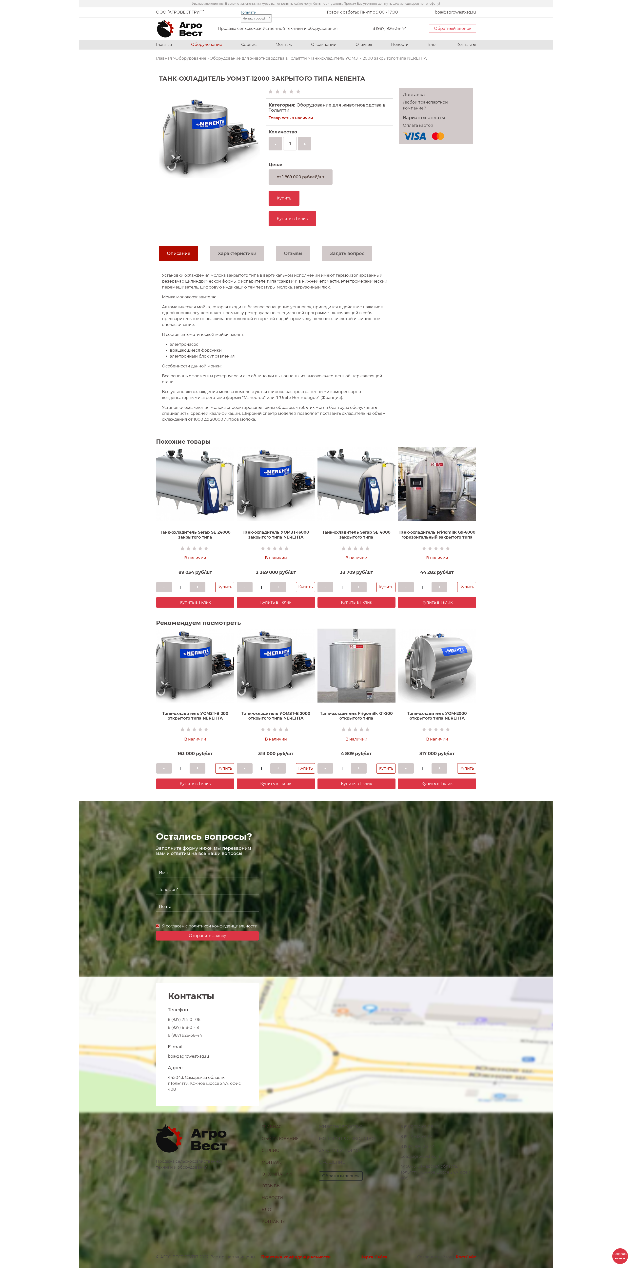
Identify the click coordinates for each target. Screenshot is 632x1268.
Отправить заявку (207, 935)
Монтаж (284, 44)
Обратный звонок (452, 28)
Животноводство (340, 1126)
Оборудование (206, 44)
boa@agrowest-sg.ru (188, 1056)
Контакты (466, 44)
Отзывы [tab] (293, 253)
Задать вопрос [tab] (347, 253)
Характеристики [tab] (237, 253)
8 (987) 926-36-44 (390, 28)
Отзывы (364, 44)
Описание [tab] (178, 253)
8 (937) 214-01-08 (184, 1019)
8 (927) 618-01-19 (183, 1027)
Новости (400, 44)
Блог (432, 44)
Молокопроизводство (347, 1138)
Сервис (249, 44)
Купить (284, 198)
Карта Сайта (373, 1257)
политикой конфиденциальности (223, 926)
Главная (164, 44)
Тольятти (249, 12)
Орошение (332, 1162)
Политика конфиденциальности (296, 1257)
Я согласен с (209, 926)
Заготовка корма (339, 1150)
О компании (323, 44)
